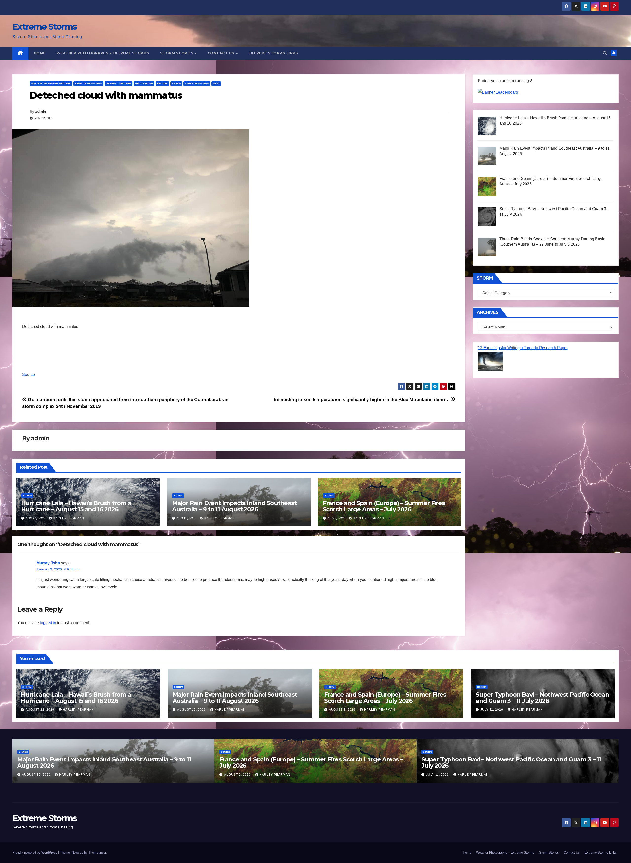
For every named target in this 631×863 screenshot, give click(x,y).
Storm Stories (177, 53)
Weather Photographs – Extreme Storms (102, 53)
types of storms (197, 83)
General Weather (118, 83)
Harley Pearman (68, 518)
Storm (176, 83)
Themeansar (97, 852)
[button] (605, 53)
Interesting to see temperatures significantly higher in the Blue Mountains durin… (362, 399)
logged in (48, 623)
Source (28, 374)
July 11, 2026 (492, 709)
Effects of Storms (88, 83)
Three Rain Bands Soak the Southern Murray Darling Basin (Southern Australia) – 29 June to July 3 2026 (505, 762)
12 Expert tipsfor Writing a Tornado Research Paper (523, 348)
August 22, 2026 (40, 709)
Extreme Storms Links (273, 53)
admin (40, 111)
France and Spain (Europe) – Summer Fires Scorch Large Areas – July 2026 (384, 506)
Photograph (144, 83)
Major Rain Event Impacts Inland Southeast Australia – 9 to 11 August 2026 (234, 506)
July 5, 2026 (437, 774)
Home (40, 53)
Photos (162, 83)
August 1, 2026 (342, 709)
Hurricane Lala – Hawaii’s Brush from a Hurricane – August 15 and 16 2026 (76, 506)
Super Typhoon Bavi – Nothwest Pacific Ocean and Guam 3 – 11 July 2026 (542, 697)
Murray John (48, 563)
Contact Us (222, 53)
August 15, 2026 (192, 709)
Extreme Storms (44, 26)
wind (216, 83)
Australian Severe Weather (51, 83)
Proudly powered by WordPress (35, 852)
